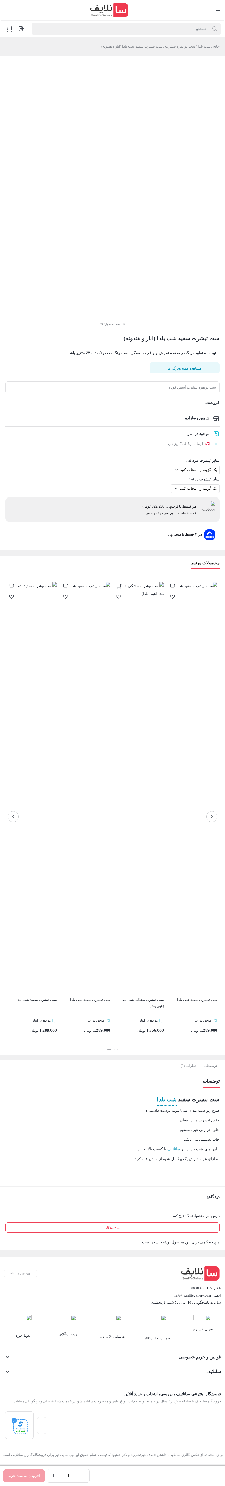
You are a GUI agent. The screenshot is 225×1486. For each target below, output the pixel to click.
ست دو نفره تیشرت (180, 46)
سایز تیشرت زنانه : (204, 479)
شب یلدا (204, 46)
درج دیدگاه (112, 1227)
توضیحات (210, 1066)
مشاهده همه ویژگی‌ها (184, 368)
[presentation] (211, 816)
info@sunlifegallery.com (192, 1295)
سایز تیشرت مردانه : (202, 460)
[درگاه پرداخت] (19, 1425)
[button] (117, 1049)
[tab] (210, 1066)
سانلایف (173, 1149)
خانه (216, 46)
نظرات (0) (188, 1066)
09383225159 (201, 1288)
